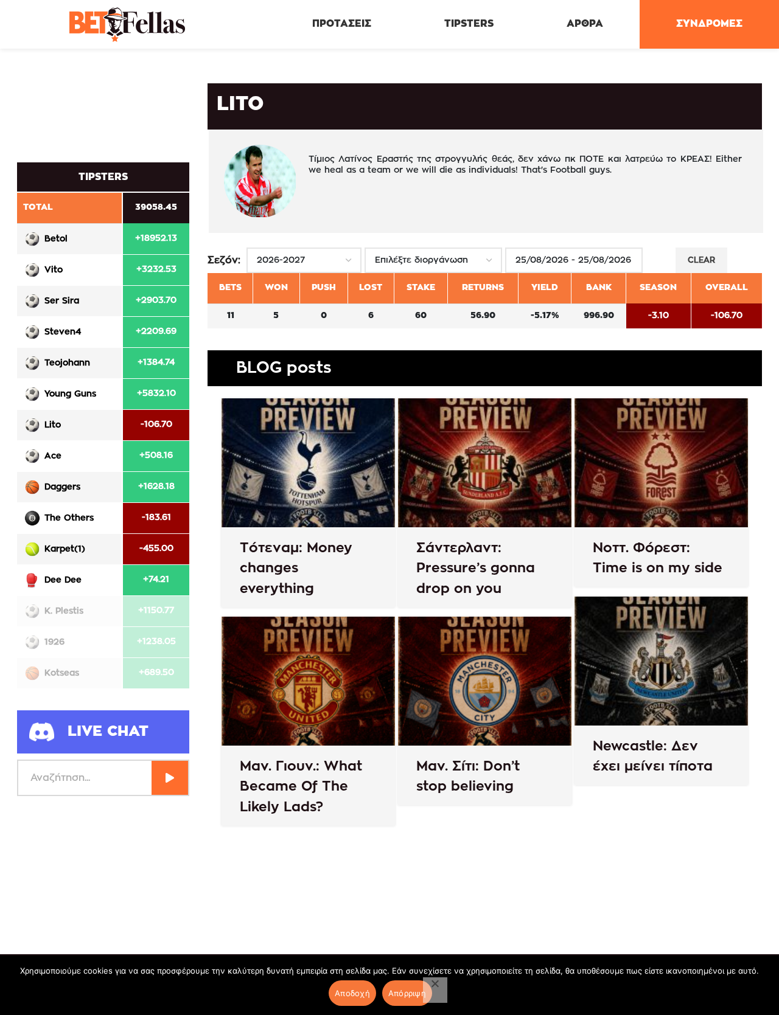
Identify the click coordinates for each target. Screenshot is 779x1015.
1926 (54, 642)
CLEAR (701, 261)
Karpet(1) (64, 549)
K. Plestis (63, 611)
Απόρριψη (407, 993)
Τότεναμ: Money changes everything (296, 568)
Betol (56, 239)
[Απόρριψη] (435, 990)
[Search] (170, 778)
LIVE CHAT (108, 731)
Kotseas (61, 673)
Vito (53, 270)
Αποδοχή (352, 993)
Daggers (62, 487)
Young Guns (70, 394)
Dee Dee (63, 580)
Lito (52, 425)
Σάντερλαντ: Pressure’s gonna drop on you (475, 568)
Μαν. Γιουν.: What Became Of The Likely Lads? (301, 787)
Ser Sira (61, 301)
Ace (52, 456)
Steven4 (62, 332)
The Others (69, 518)
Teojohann (67, 363)
